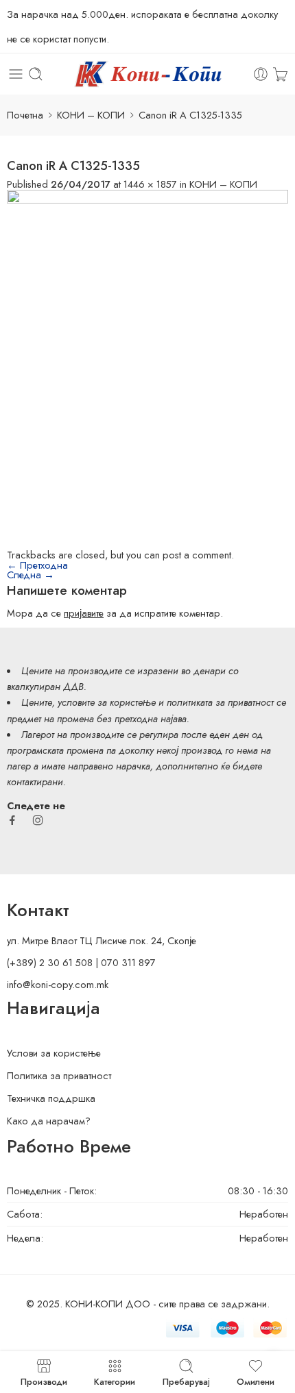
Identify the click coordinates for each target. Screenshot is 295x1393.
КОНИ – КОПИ (91, 115)
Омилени (255, 1380)
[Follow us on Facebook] (12, 820)
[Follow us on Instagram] (38, 820)
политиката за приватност (220, 702)
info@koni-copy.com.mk (57, 984)
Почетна (25, 115)
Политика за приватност (59, 1075)
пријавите (84, 613)
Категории (114, 1380)
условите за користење (107, 702)
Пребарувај (186, 1380)
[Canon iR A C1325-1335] (147, 368)
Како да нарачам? (49, 1120)
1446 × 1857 (150, 184)
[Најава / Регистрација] (260, 74)
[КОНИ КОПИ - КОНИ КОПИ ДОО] (147, 74)
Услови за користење (54, 1053)
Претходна (37, 565)
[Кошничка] (280, 74)
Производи (44, 1380)
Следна (30, 574)
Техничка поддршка (51, 1098)
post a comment (197, 554)
